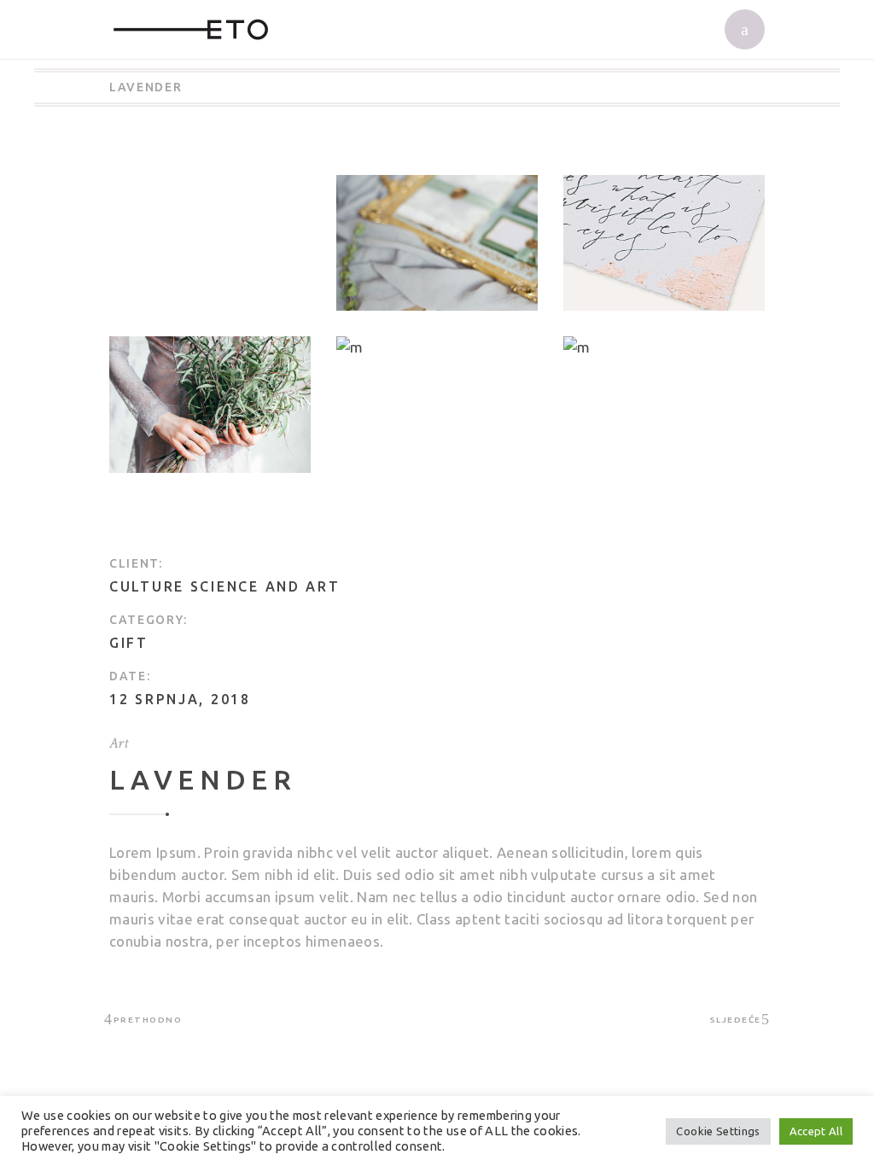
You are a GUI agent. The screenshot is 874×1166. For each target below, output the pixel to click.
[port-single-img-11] (210, 404)
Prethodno (148, 1019)
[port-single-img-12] (437, 347)
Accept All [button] (816, 1131)
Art (118, 743)
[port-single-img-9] (664, 347)
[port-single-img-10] (664, 243)
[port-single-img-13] (437, 243)
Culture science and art (225, 586)
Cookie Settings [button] (718, 1131)
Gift (129, 642)
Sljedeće (735, 1019)
